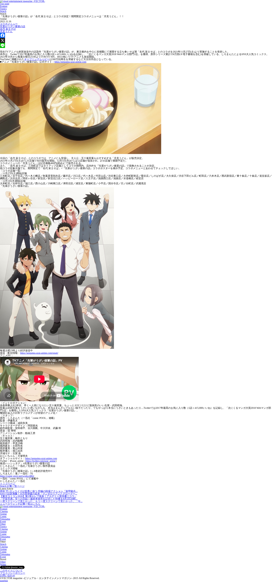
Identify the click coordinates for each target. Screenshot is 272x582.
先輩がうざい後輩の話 (12, 26)
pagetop (4, 580)
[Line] (136, 45)
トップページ (7, 483)
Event (3, 521)
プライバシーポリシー (12, 573)
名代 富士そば (8, 29)
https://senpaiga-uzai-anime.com (70, 61)
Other (3, 524)
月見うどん (6, 31)
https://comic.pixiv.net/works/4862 (17, 476)
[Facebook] (136, 35)
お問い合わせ (7, 575)
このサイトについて (11, 570)
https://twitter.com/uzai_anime (41, 461)
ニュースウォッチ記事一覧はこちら (20, 503)
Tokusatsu (5, 519)
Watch (3, 11)
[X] (136, 40)
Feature (3, 6)
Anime (3, 514)
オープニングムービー (36, 59)
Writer (3, 564)
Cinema (4, 511)
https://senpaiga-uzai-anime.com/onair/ (39, 353)
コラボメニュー (9, 24)
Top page (4, 3)
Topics (3, 8)
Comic (3, 516)
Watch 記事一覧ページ (12, 486)
